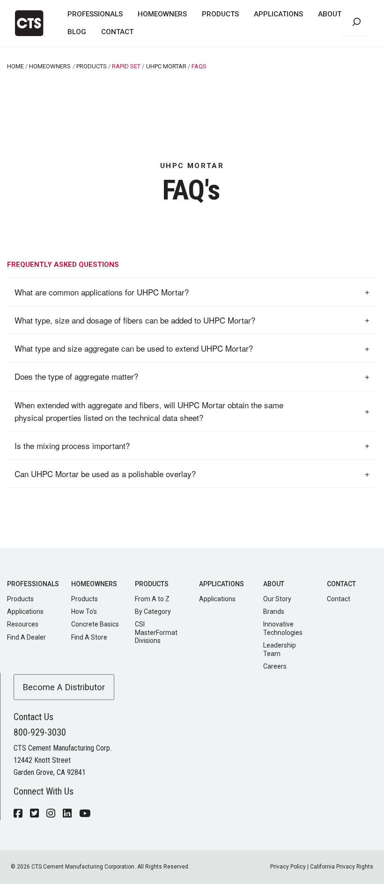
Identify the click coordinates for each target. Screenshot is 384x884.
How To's (84, 611)
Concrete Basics (95, 624)
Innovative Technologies (283, 628)
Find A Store (89, 637)
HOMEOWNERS (162, 14)
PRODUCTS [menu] (220, 14)
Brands (273, 611)
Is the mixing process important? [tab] (72, 445)
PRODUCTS (91, 66)
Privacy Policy (288, 866)
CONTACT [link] (117, 32)
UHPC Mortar (166, 66)
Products (20, 599)
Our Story (277, 599)
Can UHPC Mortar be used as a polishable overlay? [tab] (105, 473)
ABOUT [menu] (329, 14)
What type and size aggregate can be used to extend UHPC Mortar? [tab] (134, 348)
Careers (275, 666)
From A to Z (152, 599)
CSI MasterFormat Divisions (156, 632)
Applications (25, 611)
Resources (22, 624)
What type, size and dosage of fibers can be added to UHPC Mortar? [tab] (135, 320)
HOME (15, 66)
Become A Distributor (63, 687)
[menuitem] (95, 14)
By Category (153, 611)
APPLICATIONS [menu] (278, 14)
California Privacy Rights (341, 866)
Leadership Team (279, 649)
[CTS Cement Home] (33, 23)
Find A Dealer (26, 637)
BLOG (76, 32)
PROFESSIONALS (95, 14)
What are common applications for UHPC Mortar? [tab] (102, 292)
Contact (338, 599)
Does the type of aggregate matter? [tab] (76, 376)
